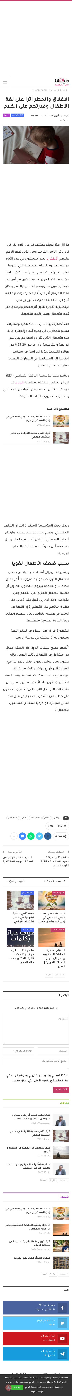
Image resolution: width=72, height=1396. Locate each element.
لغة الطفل (12, 818)
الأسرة (6, 115)
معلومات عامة (58, 930)
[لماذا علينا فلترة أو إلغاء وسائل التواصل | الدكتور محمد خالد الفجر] (61, 1120)
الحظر (47, 818)
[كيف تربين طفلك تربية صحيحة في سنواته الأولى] (61, 1246)
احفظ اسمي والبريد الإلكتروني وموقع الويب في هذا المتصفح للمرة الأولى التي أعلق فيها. (37, 1078)
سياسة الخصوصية (22, 1374)
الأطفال (53, 259)
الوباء (19, 383)
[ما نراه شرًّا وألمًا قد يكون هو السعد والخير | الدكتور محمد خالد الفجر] (61, 1169)
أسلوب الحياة (58, 893)
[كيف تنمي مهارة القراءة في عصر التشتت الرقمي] (61, 438)
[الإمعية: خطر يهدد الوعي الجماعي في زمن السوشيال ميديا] (61, 421)
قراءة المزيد (37, 1392)
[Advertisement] (36, 39)
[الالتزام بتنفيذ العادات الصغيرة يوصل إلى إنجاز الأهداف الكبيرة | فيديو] (51, 937)
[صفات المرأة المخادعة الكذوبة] (61, 1263)
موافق (17, 1387)
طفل (24, 818)
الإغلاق (57, 818)
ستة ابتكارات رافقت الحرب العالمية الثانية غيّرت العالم (55, 861)
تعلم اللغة (35, 818)
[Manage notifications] (8, 1387)
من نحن (55, 1374)
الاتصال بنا (42, 1374)
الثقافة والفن (17, 115)
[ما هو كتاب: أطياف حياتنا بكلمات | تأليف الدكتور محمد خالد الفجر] (20, 937)
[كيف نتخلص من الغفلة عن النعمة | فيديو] (61, 1152)
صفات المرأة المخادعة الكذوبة (32, 1258)
